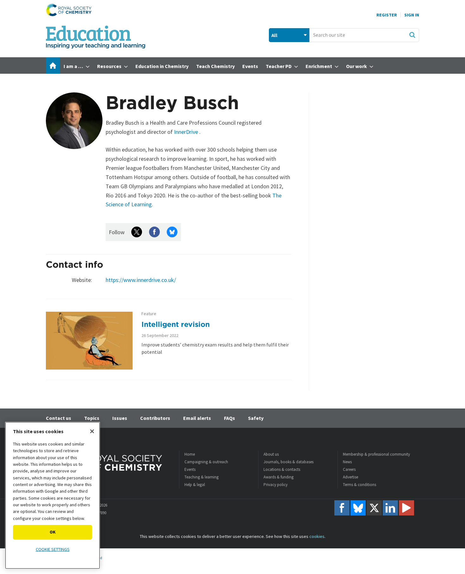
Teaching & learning (201, 477)
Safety (256, 418)
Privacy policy (276, 484)
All (274, 35)
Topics (91, 418)
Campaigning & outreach (206, 462)
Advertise (350, 477)
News (347, 462)
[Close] (92, 431)
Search (412, 35)
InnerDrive (186, 131)
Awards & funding (279, 477)
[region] (52, 495)
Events (189, 469)
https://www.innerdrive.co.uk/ (141, 280)
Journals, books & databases (288, 462)
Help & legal (194, 484)
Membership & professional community (376, 454)
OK (53, 532)
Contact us (58, 418)
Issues (119, 418)
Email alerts (197, 418)
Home (189, 454)
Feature (148, 314)
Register (386, 14)
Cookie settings (53, 549)
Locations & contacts (282, 469)
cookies (317, 536)
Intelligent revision (175, 324)
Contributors (155, 418)
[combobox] (364, 35)
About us (271, 454)
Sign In (411, 14)
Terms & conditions (359, 484)
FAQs (229, 418)
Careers (349, 469)
